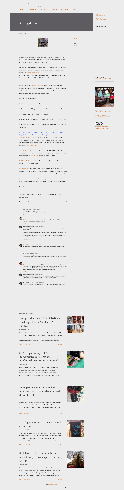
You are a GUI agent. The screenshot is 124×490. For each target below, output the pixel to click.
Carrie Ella (25, 217)
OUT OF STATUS (99, 18)
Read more (59, 344)
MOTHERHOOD (53, 9)
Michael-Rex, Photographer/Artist (103, 116)
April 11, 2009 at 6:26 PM (40, 244)
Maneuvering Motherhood (28, 179)
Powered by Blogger (52, 484)
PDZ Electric (98, 117)
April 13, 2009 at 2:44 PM (40, 274)
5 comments (27, 379)
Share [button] (75, 38)
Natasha (25, 263)
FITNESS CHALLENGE (100, 19)
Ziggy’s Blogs (25, 168)
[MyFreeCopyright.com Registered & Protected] (104, 128)
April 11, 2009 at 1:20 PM (34, 209)
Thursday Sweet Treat (32, 72)
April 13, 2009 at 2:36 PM (33, 263)
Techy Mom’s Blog (26, 150)
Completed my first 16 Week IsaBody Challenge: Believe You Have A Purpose (39, 322)
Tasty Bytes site (33, 155)
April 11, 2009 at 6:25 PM (40, 226)
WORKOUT (21, 9)
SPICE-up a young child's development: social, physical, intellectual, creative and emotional (38, 356)
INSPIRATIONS (43, 9)
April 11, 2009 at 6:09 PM (34, 217)
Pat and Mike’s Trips (26, 161)
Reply (24, 214)
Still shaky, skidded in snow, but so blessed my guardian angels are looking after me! (40, 456)
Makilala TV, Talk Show (100, 115)
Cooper (24, 253)
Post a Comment (28, 344)
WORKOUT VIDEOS (100, 17)
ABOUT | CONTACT (100, 15)
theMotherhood (25, 137)
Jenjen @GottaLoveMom (28, 226)
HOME (97, 14)
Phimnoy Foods (98, 119)
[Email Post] (28, 201)
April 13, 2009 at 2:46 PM (40, 282)
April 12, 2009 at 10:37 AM (32, 253)
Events (75, 45)
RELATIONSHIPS (64, 9)
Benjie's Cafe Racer (99, 114)
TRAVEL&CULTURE (32, 9)
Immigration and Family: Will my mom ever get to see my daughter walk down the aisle (40, 391)
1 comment (26, 413)
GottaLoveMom (25, 4)
